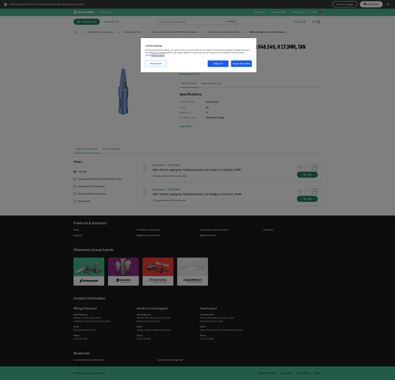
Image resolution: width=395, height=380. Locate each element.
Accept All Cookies (241, 63)
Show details (156, 63)
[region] (198, 55)
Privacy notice (158, 55)
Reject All (218, 63)
